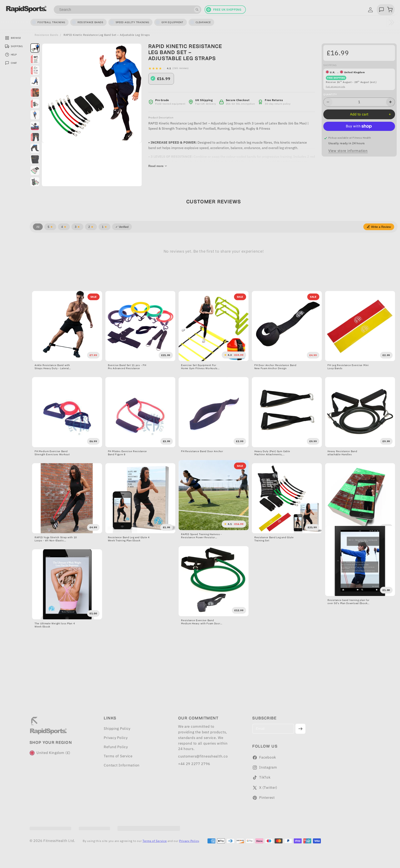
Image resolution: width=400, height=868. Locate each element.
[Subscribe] (300, 729)
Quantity (330, 94)
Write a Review (381, 226)
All (37, 226)
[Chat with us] (381, 9)
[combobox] (127, 9)
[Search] (197, 9)
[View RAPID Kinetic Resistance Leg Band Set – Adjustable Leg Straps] (34, 47)
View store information (348, 150)
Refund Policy (116, 747)
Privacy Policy (116, 737)
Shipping (330, 65)
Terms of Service (118, 756)
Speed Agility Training (132, 22)
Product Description (161, 117)
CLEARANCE (203, 22)
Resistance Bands (46, 35)
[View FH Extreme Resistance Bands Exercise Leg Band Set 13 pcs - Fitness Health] (34, 114)
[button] (390, 9)
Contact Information (122, 765)
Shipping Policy (117, 728)
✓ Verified (122, 226)
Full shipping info (335, 86)
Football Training (51, 22)
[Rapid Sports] (26, 9)
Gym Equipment (172, 22)
